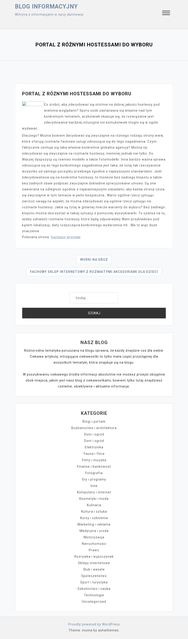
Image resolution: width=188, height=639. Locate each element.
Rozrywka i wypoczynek (94, 556)
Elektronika (94, 447)
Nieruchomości (94, 544)
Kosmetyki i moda (94, 498)
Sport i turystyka (94, 582)
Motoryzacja (94, 537)
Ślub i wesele (94, 569)
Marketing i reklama (94, 524)
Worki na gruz (94, 259)
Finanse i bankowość (94, 466)
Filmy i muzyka (94, 460)
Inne (94, 486)
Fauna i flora (94, 453)
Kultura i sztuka (94, 511)
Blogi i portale (94, 421)
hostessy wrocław (65, 237)
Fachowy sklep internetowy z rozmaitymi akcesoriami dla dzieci (94, 272)
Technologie (94, 595)
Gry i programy (94, 479)
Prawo (94, 550)
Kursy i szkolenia (94, 518)
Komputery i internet (94, 492)
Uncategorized (94, 601)
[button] (166, 13)
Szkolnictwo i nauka (94, 589)
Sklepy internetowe (94, 563)
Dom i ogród (94, 434)
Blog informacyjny (46, 6)
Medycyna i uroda (94, 531)
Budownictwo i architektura (94, 428)
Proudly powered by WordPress (94, 624)
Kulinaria (94, 505)
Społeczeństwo (94, 576)
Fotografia (94, 473)
